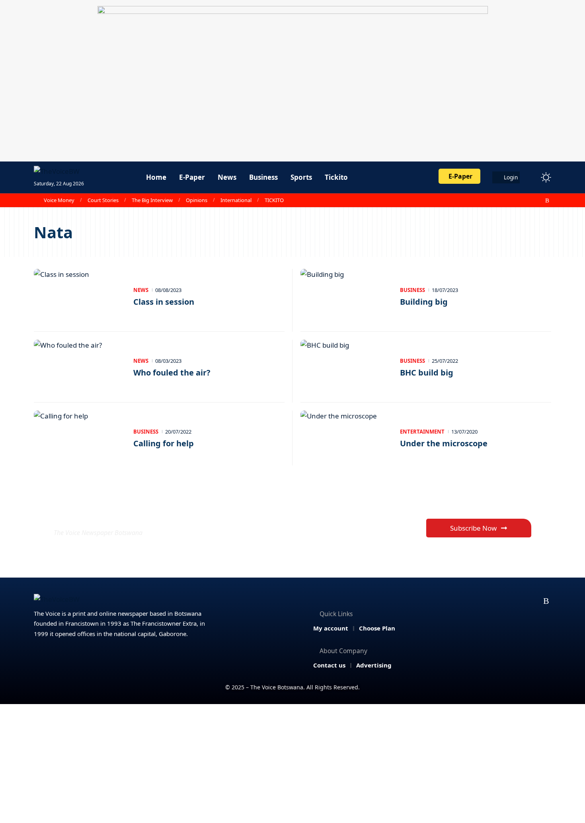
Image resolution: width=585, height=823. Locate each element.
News (140, 290)
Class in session (163, 301)
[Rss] (547, 200)
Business (412, 290)
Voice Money (59, 200)
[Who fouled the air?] (79, 367)
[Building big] (346, 296)
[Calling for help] (79, 438)
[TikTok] (538, 200)
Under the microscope (444, 443)
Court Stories (103, 200)
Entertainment (422, 431)
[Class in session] (79, 296)
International (236, 200)
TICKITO (274, 200)
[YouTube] (521, 200)
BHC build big (426, 372)
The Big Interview (152, 200)
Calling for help (163, 443)
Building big (424, 301)
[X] (512, 200)
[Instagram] (530, 200)
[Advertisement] (292, 763)
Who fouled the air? (172, 372)
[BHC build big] (346, 367)
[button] (531, 177)
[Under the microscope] (346, 438)
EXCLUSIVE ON (113, 513)
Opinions (196, 200)
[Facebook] (503, 200)
